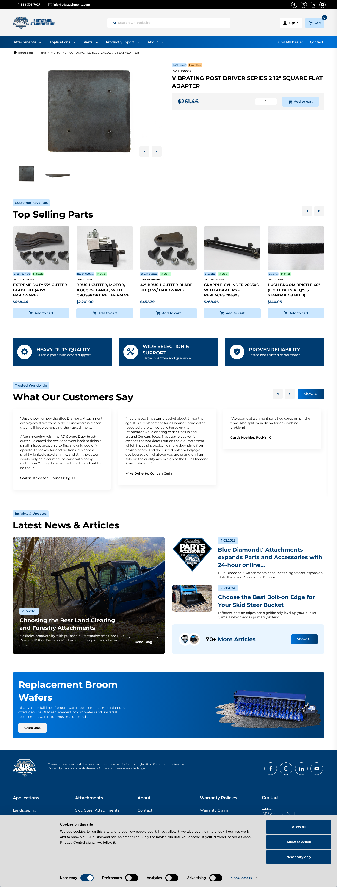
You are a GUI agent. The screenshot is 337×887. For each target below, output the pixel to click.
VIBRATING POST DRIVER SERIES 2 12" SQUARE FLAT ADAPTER (95, 52)
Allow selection (299, 842)
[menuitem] (27, 42)
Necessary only (299, 857)
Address (267, 809)
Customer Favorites (31, 203)
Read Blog (143, 642)
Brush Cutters (22, 273)
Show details (241, 878)
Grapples (210, 273)
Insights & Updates (31, 513)
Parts (42, 52)
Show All (311, 394)
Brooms (273, 273)
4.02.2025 (227, 540)
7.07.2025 (29, 611)
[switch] (131, 877)
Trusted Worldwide (31, 385)
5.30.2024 (227, 588)
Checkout (32, 728)
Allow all (299, 827)
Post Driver (179, 65)
